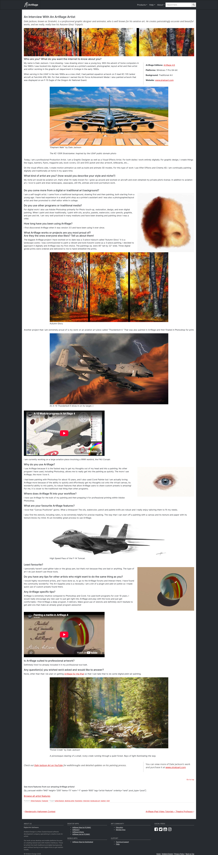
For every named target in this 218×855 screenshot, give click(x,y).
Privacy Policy (179, 854)
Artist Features (36, 801)
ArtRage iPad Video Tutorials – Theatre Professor (169, 811)
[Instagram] (169, 829)
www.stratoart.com (164, 80)
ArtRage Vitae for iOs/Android (82, 842)
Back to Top (190, 854)
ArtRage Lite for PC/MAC (81, 834)
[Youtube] (166, 829)
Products (141, 5)
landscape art (95, 801)
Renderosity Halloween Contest (40, 811)
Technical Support (122, 842)
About (160, 5)
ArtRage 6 (75, 830)
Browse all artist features (37, 795)
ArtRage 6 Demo (78, 832)
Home (158, 854)
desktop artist (69, 801)
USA (108, 801)
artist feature (59, 801)
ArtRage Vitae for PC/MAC (81, 827)
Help (151, 5)
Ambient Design (167, 854)
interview (86, 801)
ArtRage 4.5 (169, 65)
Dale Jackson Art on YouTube (48, 765)
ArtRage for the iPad (74, 674)
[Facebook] (156, 829)
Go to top (190, 780)
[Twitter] (161, 829)
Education (119, 827)
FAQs (118, 844)
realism (103, 801)
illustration (78, 801)
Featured (45, 801)
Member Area (120, 830)
